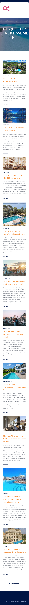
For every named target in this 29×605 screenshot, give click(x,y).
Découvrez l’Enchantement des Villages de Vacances (14, 80)
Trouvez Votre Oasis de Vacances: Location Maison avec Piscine (14, 387)
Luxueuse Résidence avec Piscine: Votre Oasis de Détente (14, 232)
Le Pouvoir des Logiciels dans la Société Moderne (14, 129)
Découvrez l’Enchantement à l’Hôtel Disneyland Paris (13, 176)
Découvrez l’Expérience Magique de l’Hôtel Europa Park (14, 550)
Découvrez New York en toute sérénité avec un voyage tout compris (13, 334)
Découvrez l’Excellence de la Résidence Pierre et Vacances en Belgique (14, 438)
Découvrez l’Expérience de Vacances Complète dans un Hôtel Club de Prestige (13, 499)
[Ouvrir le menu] (25, 15)
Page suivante (16, 583)
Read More (5, 104)
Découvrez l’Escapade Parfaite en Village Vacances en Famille (14, 282)
